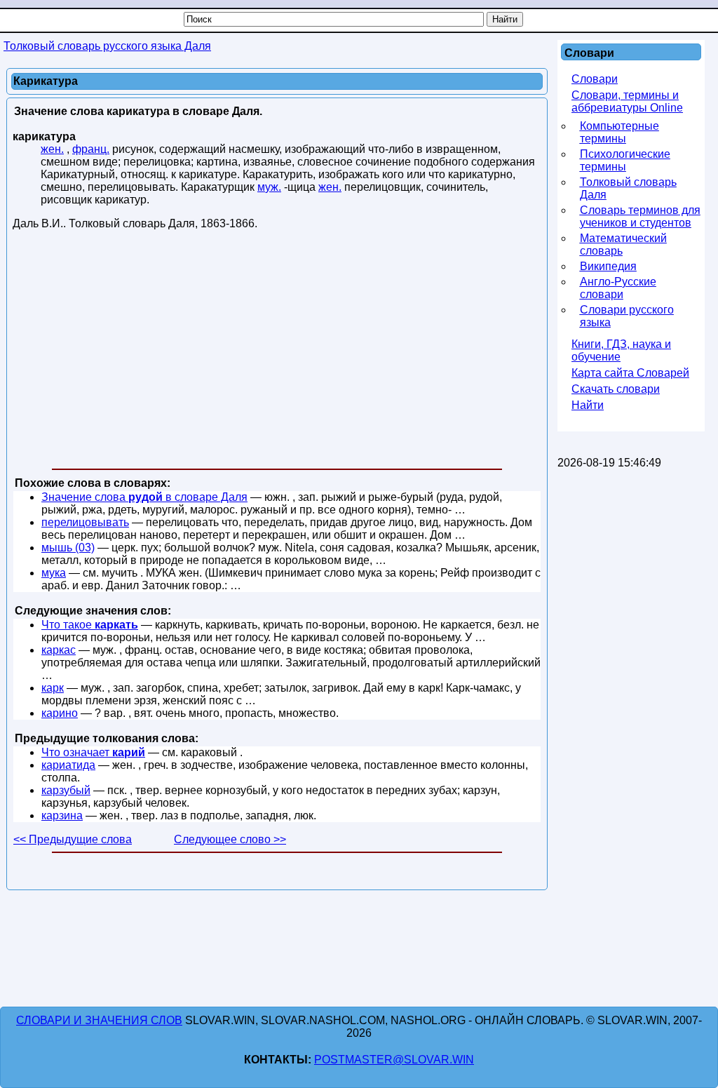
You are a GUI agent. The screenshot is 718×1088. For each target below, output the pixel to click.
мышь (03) (68, 547)
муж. (269, 187)
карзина (62, 815)
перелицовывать (85, 522)
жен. (52, 149)
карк (52, 688)
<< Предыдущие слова (72, 839)
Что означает (93, 752)
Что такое (89, 625)
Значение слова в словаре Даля (144, 497)
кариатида (68, 765)
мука (53, 573)
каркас (58, 650)
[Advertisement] (277, 352)
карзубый (65, 790)
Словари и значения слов (99, 1020)
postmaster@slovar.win (394, 1060)
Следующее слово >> (230, 839)
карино (59, 713)
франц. (90, 149)
